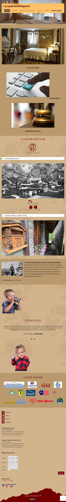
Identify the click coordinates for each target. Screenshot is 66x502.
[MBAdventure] (58, 385)
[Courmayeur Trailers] (14, 401)
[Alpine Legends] (20, 393)
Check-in (4, 458)
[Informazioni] (33, 129)
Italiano (54, 2)
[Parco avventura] (12, 393)
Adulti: (3, 467)
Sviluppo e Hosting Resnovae (32, 496)
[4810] (45, 385)
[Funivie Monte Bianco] (44, 393)
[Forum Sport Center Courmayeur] (32, 384)
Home (7, 10)
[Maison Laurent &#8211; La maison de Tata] (30, 6)
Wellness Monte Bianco (27, 10)
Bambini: (4, 470)
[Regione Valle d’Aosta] (41, 401)
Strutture (14, 10)
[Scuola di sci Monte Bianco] (30, 393)
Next (61, 181)
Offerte (39, 10)
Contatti (46, 10)
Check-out (4, 462)
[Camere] (33, 65)
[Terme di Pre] (14, 385)
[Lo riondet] (60, 401)
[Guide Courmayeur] (54, 393)
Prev (4, 181)
